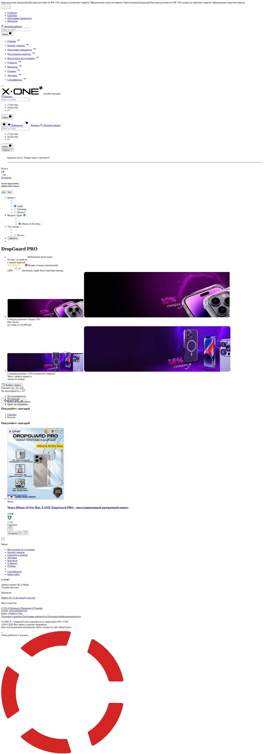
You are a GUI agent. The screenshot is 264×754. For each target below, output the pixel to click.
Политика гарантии (11, 616)
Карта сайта (13, 574)
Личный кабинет (13, 26)
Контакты (12, 21)
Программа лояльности (19, 18)
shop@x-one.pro (27, 598)
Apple (20, 206)
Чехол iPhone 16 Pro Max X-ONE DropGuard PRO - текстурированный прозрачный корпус (67, 507)
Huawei (21, 212)
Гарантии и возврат (17, 555)
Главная (11, 414)
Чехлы (20, 235)
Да (3, 192)
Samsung (22, 209)
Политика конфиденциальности (64, 616)
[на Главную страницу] (22, 93)
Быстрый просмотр (17, 495)
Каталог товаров (16, 552)
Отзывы (11, 566)
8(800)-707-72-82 (10, 598)
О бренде (12, 12)
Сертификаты (14, 571)
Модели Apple (15, 215)
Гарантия (12, 15)
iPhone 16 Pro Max (31, 224)
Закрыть (6, 150)
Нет (9, 192)
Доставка (12, 557)
